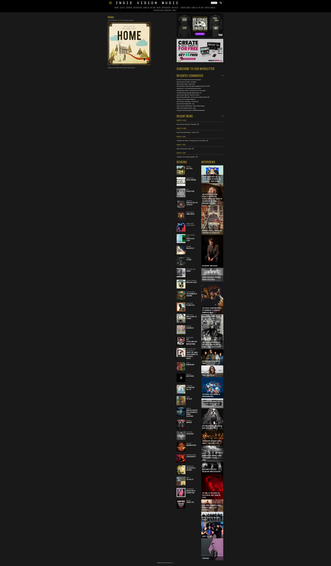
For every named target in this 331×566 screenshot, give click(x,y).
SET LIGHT (214, 2)
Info (174, 10)
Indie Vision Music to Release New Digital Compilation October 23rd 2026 (193, 86)
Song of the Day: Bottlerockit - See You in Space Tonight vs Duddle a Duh (193, 97)
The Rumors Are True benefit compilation (186, 99)
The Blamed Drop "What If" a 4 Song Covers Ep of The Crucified (191, 90)
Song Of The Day (149, 7)
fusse (172, 562)
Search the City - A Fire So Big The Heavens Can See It (189, 88)
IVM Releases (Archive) (163, 10)
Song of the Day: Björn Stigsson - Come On (186, 132)
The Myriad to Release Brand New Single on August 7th (189, 93)
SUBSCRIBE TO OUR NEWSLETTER (195, 68)
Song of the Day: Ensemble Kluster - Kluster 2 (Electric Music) (190, 106)
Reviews (129, 7)
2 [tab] (180, 61)
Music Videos (210, 7)
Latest (122, 7)
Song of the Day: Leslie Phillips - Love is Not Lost (187, 101)
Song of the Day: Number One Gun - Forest (186, 108)
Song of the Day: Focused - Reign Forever (186, 84)
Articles (175, 7)
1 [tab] (178, 61)
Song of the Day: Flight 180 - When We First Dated (188, 95)
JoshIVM (119, 20)
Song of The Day (197, 7)
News (159, 7)
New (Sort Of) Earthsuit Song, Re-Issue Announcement (189, 79)
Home (116, 7)
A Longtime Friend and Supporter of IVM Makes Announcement (191, 110)
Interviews (137, 7)
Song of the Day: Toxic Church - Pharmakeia (186, 82)
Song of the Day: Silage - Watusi (184, 148)
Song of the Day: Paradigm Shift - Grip (185, 103)
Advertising (185, 7)
